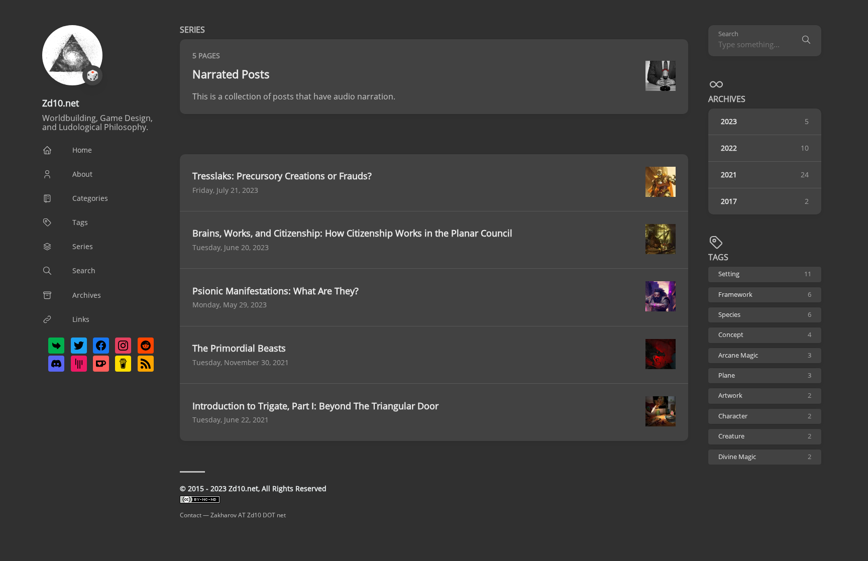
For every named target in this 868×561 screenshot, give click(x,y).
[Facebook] (101, 346)
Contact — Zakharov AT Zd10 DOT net (233, 515)
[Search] (806, 40)
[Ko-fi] (101, 364)
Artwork (764, 395)
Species (764, 314)
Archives (726, 98)
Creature (764, 436)
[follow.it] (56, 346)
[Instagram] (123, 346)
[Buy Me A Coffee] (123, 364)
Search (728, 34)
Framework (764, 294)
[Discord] (56, 364)
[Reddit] (146, 346)
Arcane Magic (764, 355)
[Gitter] (79, 364)
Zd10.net (60, 103)
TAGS (718, 257)
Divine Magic (764, 457)
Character (764, 416)
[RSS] (146, 364)
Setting (764, 274)
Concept (764, 334)
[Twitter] (79, 346)
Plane (764, 375)
